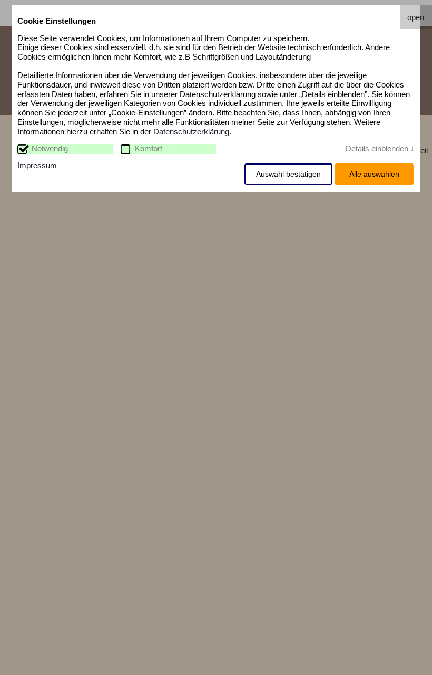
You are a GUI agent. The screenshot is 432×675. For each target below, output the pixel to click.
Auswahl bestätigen (288, 174)
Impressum (37, 165)
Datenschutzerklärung (191, 132)
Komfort (148, 148)
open (415, 17)
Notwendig (50, 148)
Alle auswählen (374, 174)
